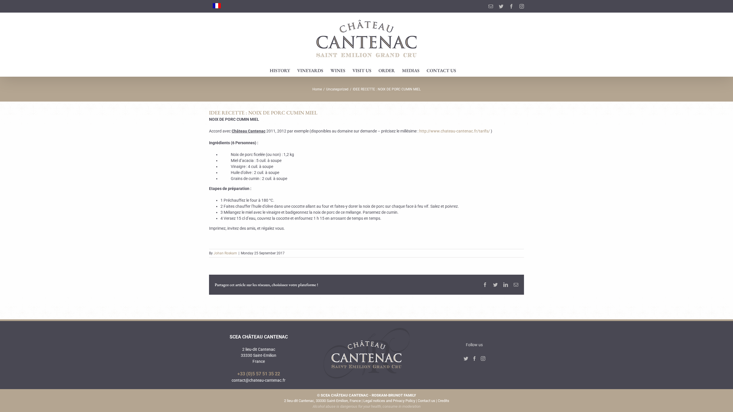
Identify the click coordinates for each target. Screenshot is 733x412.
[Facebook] (474, 358)
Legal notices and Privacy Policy (389, 401)
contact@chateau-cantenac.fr (258, 380)
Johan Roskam (225, 253)
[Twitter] (466, 358)
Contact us (426, 401)
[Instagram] (483, 358)
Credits (443, 401)
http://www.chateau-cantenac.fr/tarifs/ (454, 131)
